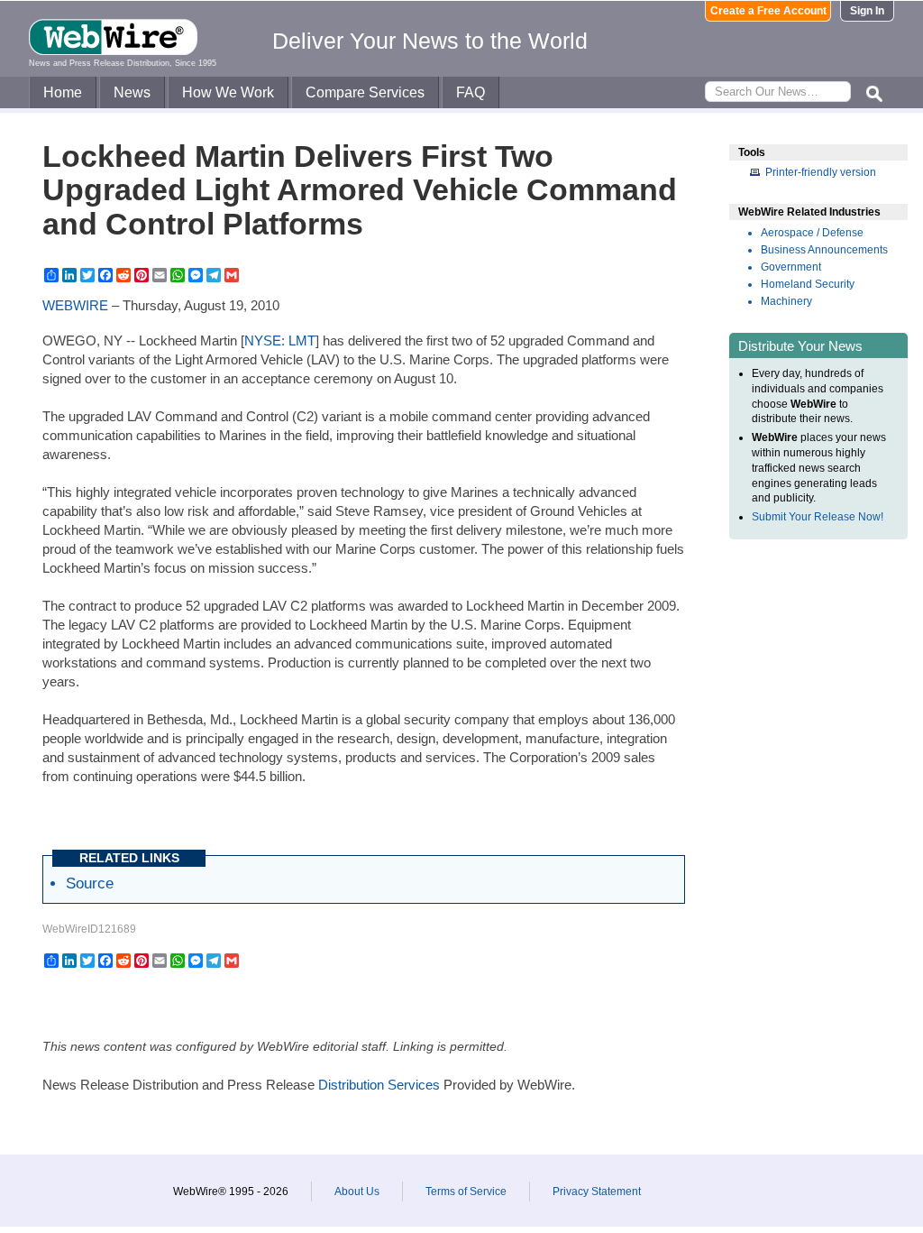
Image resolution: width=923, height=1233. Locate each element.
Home (62, 92)
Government (791, 267)
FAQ (470, 92)
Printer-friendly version (820, 172)
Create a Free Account (768, 11)
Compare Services (365, 92)
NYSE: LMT (279, 340)
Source (90, 883)
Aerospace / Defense (812, 232)
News (132, 92)
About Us (356, 1191)
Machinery (786, 301)
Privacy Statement (597, 1191)
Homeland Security (807, 284)
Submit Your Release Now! (817, 517)
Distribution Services (379, 1084)
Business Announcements (824, 250)
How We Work (228, 92)
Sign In (867, 11)
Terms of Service (466, 1191)
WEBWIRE (75, 305)
